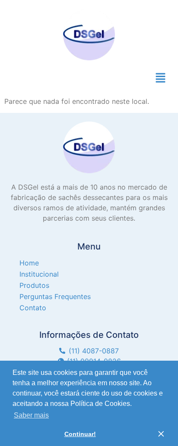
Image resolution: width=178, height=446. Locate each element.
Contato (32, 307)
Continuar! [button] (80, 433)
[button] (160, 78)
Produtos (34, 285)
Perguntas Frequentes (55, 296)
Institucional (39, 274)
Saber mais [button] (31, 415)
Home (29, 263)
